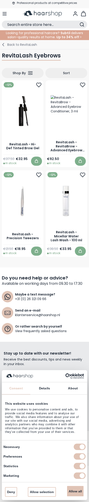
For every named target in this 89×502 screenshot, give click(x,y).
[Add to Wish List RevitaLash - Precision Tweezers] (38, 174)
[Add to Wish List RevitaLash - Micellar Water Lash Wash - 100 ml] (82, 174)
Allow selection (42, 492)
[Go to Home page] (44, 14)
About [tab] (73, 388)
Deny (11, 492)
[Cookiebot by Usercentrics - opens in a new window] (64, 376)
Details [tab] (44, 388)
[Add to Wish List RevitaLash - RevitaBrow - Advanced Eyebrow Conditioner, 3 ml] (82, 85)
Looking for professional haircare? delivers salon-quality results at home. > (44, 35)
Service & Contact (44, 6)
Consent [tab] (16, 388)
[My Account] (75, 13)
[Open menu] (4, 13)
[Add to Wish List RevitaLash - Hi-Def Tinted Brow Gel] (38, 85)
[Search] (81, 24)
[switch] (80, 456)
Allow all (75, 491)
